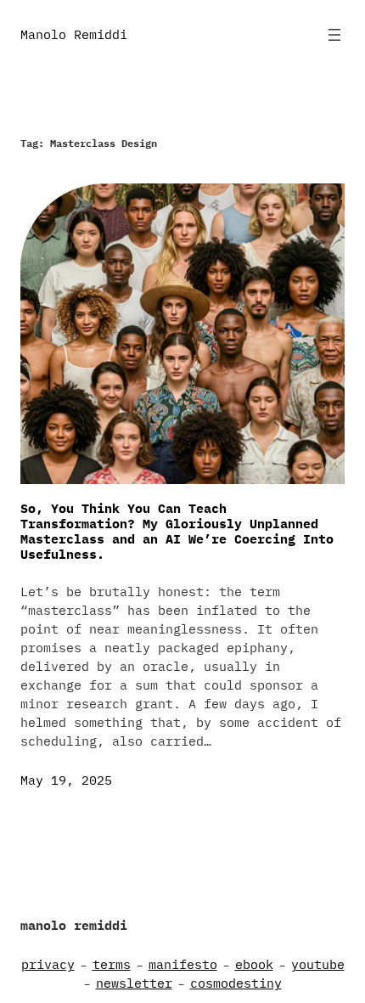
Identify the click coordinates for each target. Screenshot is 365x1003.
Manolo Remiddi (73, 34)
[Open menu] (334, 35)
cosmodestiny (236, 983)
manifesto (183, 964)
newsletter (134, 983)
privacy (48, 964)
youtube (318, 964)
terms (112, 964)
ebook (254, 964)
